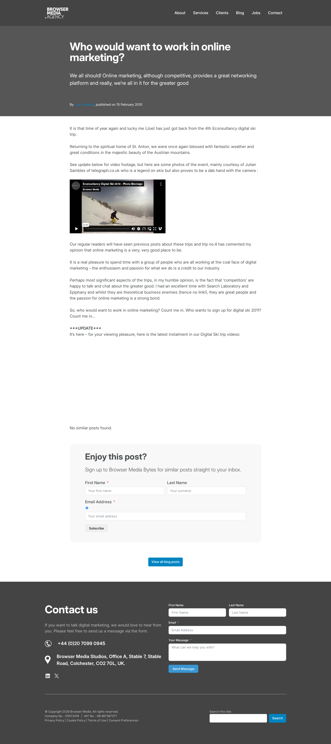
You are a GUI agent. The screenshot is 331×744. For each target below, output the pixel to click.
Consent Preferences (123, 720)
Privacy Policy (54, 720)
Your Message (178, 640)
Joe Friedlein (84, 104)
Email (172, 622)
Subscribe (96, 528)
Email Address (98, 501)
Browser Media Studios (82, 656)
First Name (95, 482)
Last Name (177, 482)
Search (277, 718)
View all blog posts (166, 562)
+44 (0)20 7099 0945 (81, 643)
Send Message (183, 669)
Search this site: (221, 711)
